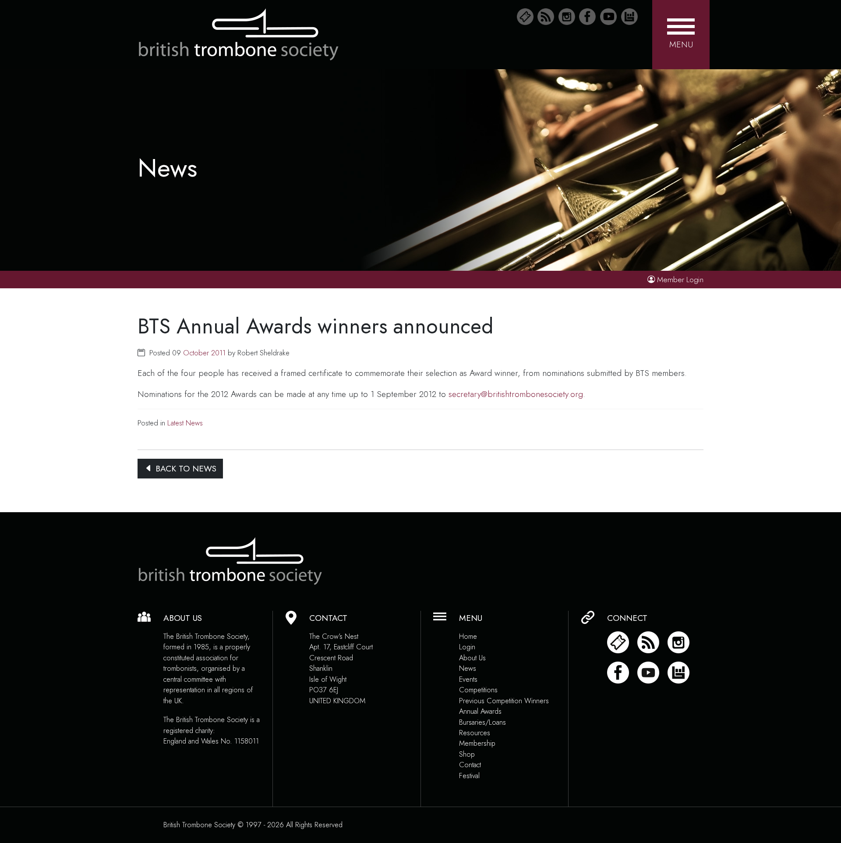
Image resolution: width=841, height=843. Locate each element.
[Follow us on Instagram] (566, 16)
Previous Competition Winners (504, 701)
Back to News (184, 468)
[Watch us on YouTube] (608, 16)
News (467, 668)
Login (467, 647)
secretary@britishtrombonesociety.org (516, 394)
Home (468, 636)
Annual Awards (480, 711)
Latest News (185, 423)
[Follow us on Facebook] (587, 16)
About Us (472, 658)
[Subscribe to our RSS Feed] (545, 16)
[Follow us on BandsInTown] (629, 16)
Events (468, 679)
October (196, 352)
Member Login (680, 279)
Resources (474, 733)
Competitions (478, 690)
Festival (469, 776)
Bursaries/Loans (482, 722)
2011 (218, 352)
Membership (477, 743)
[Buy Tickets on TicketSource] (525, 16)
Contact (470, 765)
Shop (467, 754)
